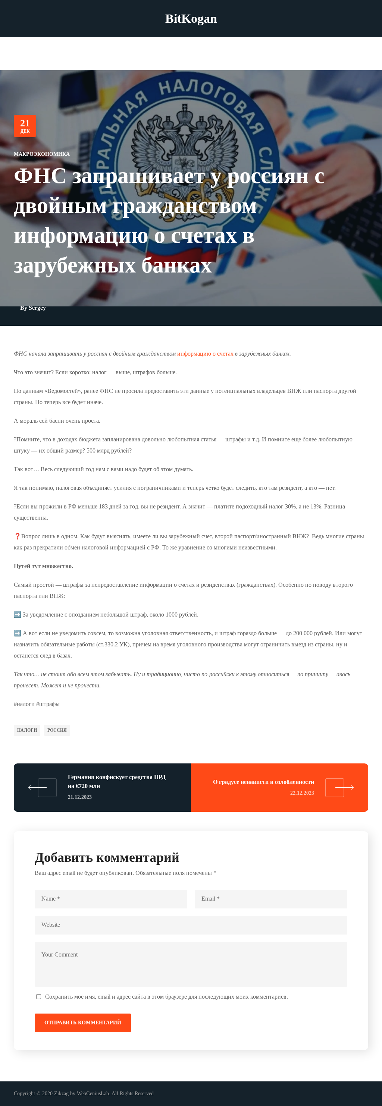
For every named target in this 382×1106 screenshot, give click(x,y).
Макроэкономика (42, 154)
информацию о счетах (205, 353)
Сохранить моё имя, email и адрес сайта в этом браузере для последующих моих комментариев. (166, 996)
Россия (57, 730)
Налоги (27, 730)
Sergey (37, 308)
